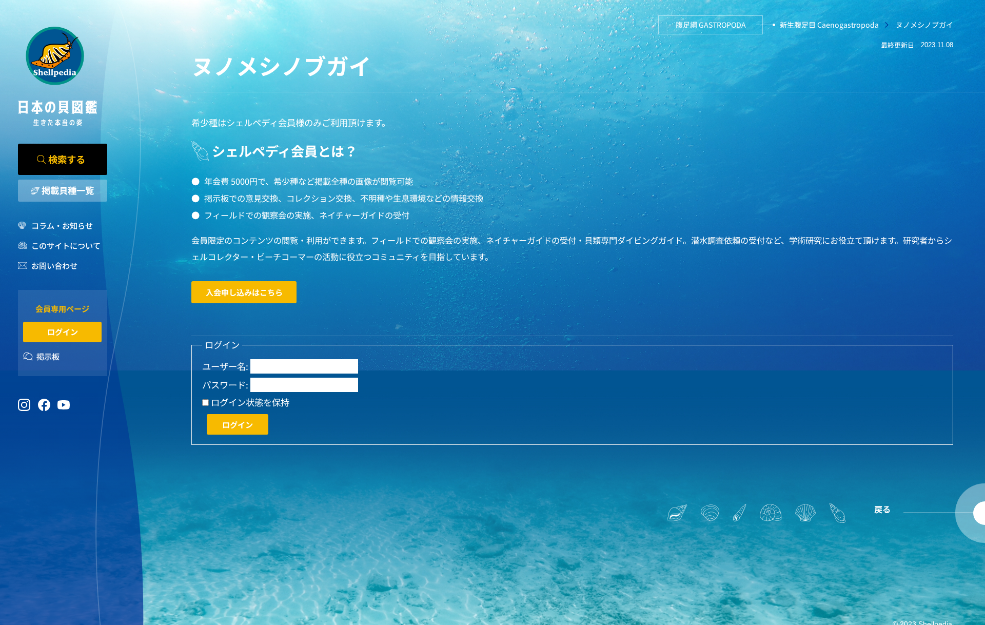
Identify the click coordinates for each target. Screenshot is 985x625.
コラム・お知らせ (62, 225)
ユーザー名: (225, 366)
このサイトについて (66, 245)
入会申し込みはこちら (244, 292)
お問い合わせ (54, 265)
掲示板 (48, 356)
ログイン (62, 331)
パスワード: (225, 385)
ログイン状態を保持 (250, 402)
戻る (882, 509)
